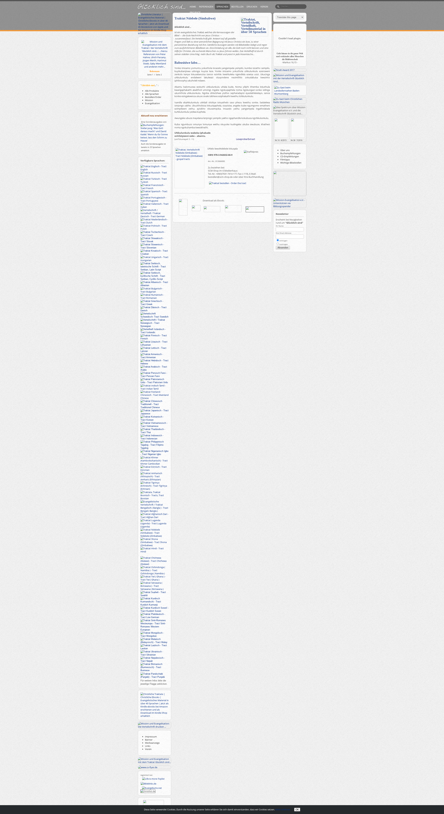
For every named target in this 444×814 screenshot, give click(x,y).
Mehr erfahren (282, 809)
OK (297, 809)
